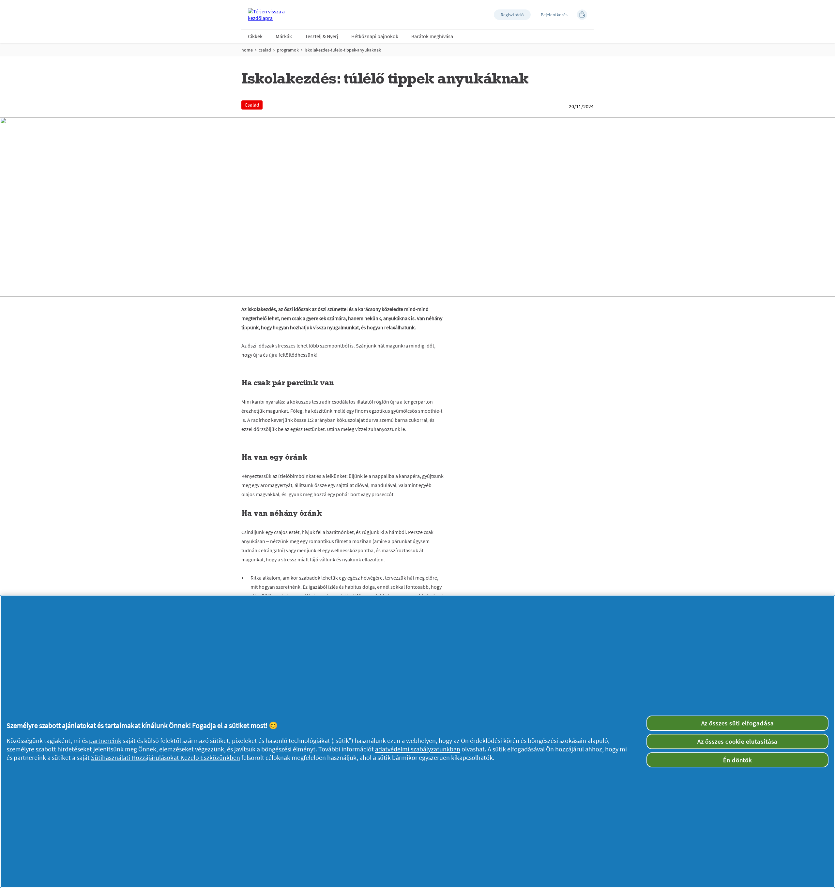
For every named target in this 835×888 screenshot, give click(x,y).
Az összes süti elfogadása (737, 723)
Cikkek (255, 36)
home (247, 50)
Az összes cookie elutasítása (737, 741)
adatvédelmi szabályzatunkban (417, 749)
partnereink (105, 740)
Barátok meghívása (432, 36)
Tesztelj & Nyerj (321, 36)
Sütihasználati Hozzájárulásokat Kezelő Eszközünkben (165, 757)
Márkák (284, 36)
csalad (265, 50)
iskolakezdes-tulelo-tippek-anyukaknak (343, 50)
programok (288, 50)
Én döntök (737, 760)
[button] (512, 14)
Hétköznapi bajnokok (374, 36)
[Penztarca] (582, 14)
